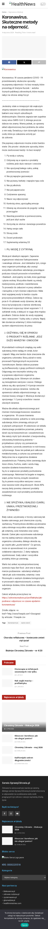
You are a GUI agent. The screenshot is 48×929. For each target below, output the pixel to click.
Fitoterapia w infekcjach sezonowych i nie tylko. (26, 670)
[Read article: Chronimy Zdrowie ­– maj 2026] (7, 750)
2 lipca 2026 (9, 729)
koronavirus (13, 623)
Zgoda (24, 925)
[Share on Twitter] (24, 62)
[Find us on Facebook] (4, 813)
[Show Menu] (3, 4)
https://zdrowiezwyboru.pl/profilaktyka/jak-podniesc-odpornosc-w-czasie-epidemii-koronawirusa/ (22, 601)
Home (4, 12)
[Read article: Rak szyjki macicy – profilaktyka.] (7, 683)
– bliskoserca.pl (8, 891)
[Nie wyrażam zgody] (44, 919)
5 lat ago (19, 675)
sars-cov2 (25, 623)
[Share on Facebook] (9, 62)
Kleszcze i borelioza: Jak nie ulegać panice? (26, 737)
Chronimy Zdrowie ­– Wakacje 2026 (21, 725)
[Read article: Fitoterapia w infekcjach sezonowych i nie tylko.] (7, 671)
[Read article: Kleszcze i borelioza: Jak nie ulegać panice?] (7, 738)
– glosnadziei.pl (8, 900)
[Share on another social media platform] (39, 62)
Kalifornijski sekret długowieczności (24, 759)
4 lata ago (20, 686)
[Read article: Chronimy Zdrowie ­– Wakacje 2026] (24, 718)
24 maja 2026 (20, 742)
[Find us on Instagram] (10, 813)
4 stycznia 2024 (8, 33)
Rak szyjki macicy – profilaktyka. (24, 682)
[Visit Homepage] (22, 4)
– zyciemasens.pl (9, 897)
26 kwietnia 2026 (22, 763)
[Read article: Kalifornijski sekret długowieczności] (7, 760)
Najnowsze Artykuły (16, 12)
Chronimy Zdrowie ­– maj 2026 (29, 747)
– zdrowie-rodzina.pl (10, 894)
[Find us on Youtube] (17, 813)
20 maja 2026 (20, 751)
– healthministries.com (11, 903)
